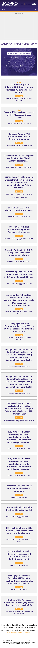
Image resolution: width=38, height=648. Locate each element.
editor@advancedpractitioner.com (19, 632)
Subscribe (28, 4)
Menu (4, 9)
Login (22, 4)
